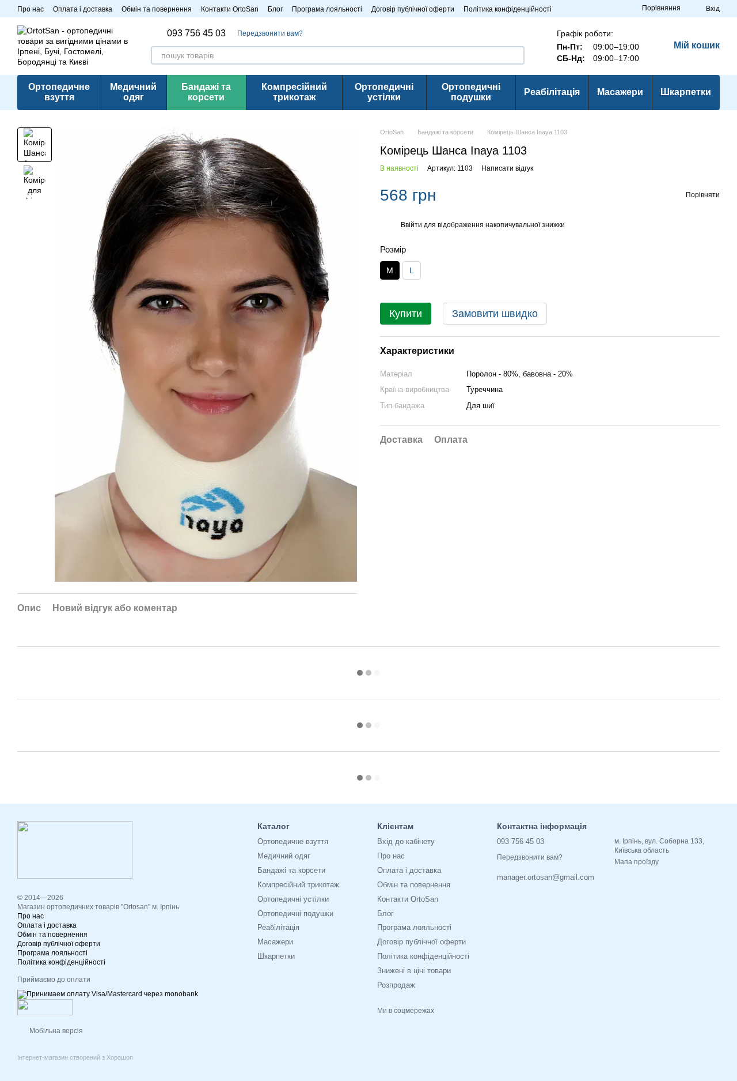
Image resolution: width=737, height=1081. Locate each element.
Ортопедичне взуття (59, 92)
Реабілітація (552, 92)
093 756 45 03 (196, 33)
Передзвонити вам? (270, 33)
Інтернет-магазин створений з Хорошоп (75, 1057)
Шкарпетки (685, 92)
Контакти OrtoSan (230, 9)
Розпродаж (396, 985)
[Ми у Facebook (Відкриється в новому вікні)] (612, 8)
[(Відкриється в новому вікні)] (45, 1007)
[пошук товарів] (515, 55)
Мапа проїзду (636, 862)
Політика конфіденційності (508, 9)
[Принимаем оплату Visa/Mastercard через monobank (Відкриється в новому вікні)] (107, 994)
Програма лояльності (327, 9)
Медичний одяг (133, 92)
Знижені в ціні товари (414, 970)
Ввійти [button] (411, 225)
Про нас (30, 9)
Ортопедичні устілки (384, 92)
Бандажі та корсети (206, 92)
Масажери (620, 92)
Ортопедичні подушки (471, 92)
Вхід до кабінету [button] (406, 841)
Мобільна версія (55, 1031)
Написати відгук (507, 168)
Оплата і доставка (82, 9)
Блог (275, 9)
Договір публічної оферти (412, 9)
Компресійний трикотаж (294, 92)
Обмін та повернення (156, 9)
